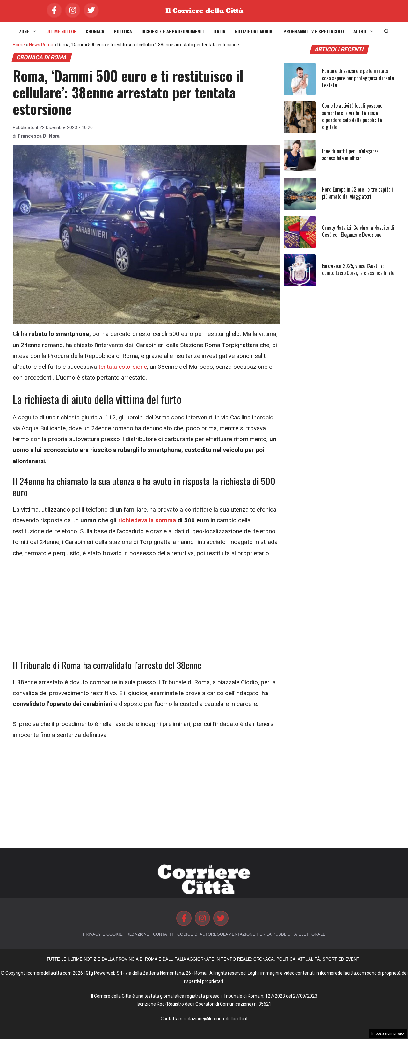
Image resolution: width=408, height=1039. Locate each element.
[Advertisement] (146, 612)
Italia (219, 31)
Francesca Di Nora (39, 136)
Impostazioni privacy (387, 1033)
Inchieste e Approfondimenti (173, 31)
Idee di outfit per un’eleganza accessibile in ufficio (350, 154)
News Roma (41, 44)
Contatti (163, 934)
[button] (387, 31)
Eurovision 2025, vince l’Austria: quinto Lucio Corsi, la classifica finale (358, 269)
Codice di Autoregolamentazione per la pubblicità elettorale (251, 934)
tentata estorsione (122, 366)
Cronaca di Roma (42, 57)
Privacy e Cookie (103, 934)
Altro (359, 31)
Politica (123, 31)
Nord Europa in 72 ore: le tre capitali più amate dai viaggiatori (357, 192)
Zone (24, 31)
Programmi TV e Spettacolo (313, 31)
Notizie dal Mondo (254, 31)
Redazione (138, 934)
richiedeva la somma (147, 520)
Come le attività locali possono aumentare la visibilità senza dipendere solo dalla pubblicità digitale (352, 116)
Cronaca (95, 31)
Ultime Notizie (61, 31)
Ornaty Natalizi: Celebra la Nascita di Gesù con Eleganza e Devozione (358, 231)
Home (19, 44)
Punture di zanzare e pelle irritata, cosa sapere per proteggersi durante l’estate (358, 78)
